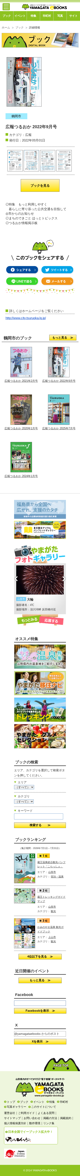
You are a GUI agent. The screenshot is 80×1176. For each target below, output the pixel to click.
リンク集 (48, 1123)
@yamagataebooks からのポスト (36, 1033)
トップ (11, 1101)
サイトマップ (12, 1118)
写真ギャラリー (16, 1106)
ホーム (6, 27)
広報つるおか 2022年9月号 (59, 380)
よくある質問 (46, 1113)
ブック (7, 15)
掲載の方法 (50, 1118)
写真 (60, 15)
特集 (33, 15)
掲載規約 (65, 1118)
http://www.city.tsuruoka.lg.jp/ (26, 318)
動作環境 (34, 1123)
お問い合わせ (32, 1118)
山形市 (52, 872)
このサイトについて (43, 1106)
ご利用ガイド (26, 1113)
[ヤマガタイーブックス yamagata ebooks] (44, 5)
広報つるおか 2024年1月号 (21, 476)
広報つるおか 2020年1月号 (21, 428)
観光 (53, 911)
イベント (20, 15)
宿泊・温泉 (57, 876)
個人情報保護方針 (15, 1123)
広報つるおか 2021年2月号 (21, 380)
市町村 (47, 15)
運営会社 (9, 1113)
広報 (28, 135)
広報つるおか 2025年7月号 (59, 428)
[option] (40, 588)
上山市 (52, 937)
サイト (73, 15)
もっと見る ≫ (62, 337)
